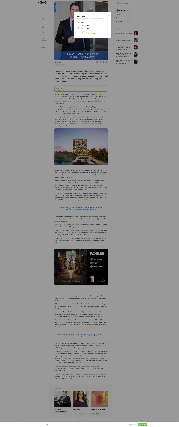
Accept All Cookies (142, 424)
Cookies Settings (132, 424)
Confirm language (92, 33)
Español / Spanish (85, 25)
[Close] (174, 424)
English (83, 22)
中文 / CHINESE (85, 28)
